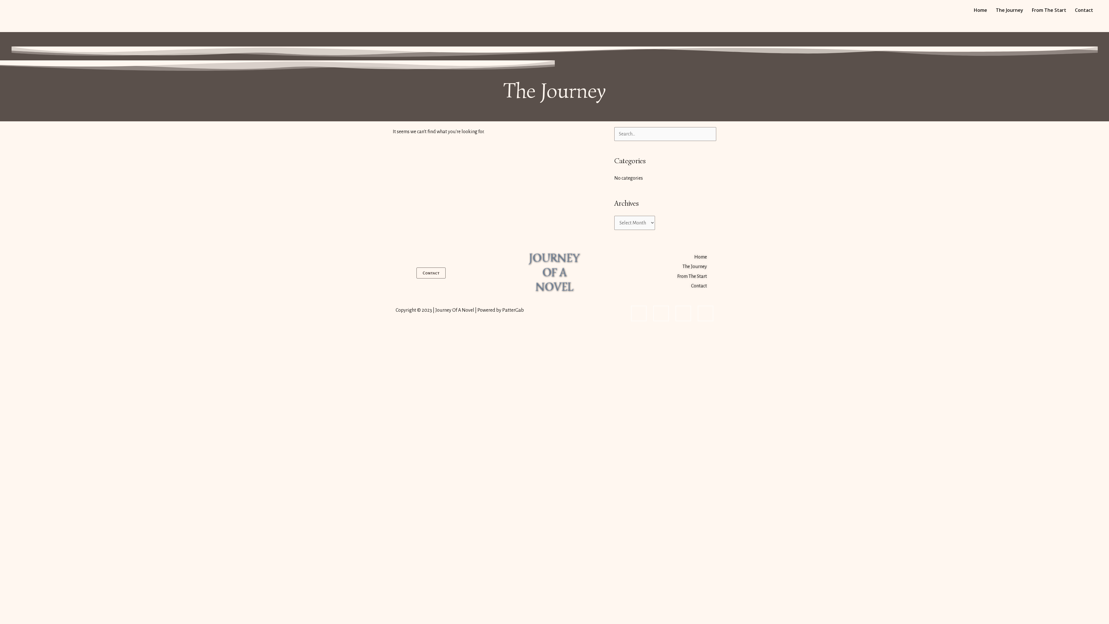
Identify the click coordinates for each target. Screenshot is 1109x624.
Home (980, 10)
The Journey (1009, 10)
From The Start (1049, 10)
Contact (1084, 10)
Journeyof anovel (554, 272)
